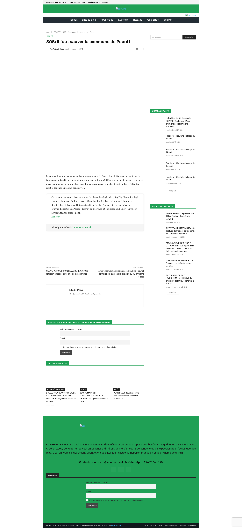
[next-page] (52, 407)
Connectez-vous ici (81, 227)
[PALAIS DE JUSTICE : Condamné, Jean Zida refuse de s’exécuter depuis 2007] (128, 380)
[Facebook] (190, 2)
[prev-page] (48, 407)
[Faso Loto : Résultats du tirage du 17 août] (157, 139)
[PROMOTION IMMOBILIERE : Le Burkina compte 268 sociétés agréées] (157, 264)
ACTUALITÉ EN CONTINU (55, 389)
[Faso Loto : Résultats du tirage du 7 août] (157, 180)
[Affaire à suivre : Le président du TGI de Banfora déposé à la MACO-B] (157, 217)
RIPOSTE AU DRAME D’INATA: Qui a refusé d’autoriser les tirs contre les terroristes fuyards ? (181, 231)
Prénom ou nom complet (71, 329)
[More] (113, 56)
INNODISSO (116, 525)
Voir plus (172, 191)
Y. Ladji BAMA (58, 49)
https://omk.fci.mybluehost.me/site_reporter (85, 294)
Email (62, 338)
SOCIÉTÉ (57, 32)
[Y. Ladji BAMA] (48, 49)
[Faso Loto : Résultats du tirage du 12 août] (157, 167)
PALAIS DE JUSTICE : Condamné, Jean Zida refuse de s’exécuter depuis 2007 (126, 396)
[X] (194, 2)
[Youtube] (128, 469)
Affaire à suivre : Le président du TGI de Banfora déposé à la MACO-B (180, 216)
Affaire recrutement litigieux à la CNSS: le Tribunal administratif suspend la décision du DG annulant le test (121, 274)
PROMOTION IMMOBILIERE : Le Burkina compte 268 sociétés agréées (179, 263)
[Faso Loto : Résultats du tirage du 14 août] (157, 153)
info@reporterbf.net (111, 462)
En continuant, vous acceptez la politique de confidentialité (90, 347)
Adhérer (55, 216)
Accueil (49, 32)
